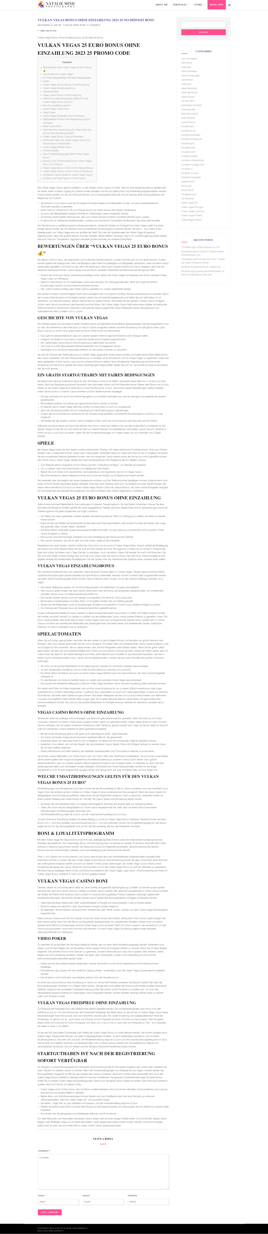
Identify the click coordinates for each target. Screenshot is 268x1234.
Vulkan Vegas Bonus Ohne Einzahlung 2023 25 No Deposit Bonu (96, 20)
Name (41, 1195)
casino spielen (75, 311)
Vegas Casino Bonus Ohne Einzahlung (62, 95)
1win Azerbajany (189, 58)
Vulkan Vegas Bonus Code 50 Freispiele (63, 136)
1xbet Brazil (187, 80)
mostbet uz (187, 169)
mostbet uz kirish (190, 173)
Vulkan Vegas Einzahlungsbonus (59, 88)
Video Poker (49, 112)
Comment (44, 1150)
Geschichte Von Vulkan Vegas (58, 74)
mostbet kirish (188, 152)
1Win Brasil (186, 62)
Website (132, 1195)
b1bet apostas (188, 109)
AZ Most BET (187, 101)
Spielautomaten (50, 91)
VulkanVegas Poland (191, 220)
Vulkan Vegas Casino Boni (56, 109)
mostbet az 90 (188, 130)
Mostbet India (188, 147)
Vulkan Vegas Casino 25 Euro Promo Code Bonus (68, 171)
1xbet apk (186, 67)
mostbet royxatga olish (192, 164)
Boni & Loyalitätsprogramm (57, 105)
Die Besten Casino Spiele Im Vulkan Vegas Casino (68, 175)
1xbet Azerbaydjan (190, 75)
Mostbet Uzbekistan (191, 177)
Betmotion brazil (189, 113)
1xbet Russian (188, 97)
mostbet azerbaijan (190, 135)
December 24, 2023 (48, 25)
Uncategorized (188, 194)
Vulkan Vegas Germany (193, 211)
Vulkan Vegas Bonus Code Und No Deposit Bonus (68, 168)
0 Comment (93, 25)
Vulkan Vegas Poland (191, 215)
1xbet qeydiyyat (189, 92)
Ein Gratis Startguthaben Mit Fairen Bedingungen (67, 78)
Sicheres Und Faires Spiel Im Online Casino (64, 178)
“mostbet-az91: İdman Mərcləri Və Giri (200, 247)
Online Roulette (50, 150)
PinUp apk (186, 186)
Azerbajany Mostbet (191, 105)
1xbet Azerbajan (189, 71)
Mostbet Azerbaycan (191, 139)
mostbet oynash (189, 156)
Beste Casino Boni (52, 126)
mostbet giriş (187, 143)
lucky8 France (188, 122)
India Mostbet (188, 118)
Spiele (46, 81)
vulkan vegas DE (189, 203)
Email (87, 1195)
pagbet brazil (188, 181)
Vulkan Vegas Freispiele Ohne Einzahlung (63, 116)
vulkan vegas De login (48, 30)
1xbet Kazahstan (189, 88)
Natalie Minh (71, 25)
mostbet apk (187, 126)
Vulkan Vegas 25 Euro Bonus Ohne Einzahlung (66, 84)
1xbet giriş (186, 84)
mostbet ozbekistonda (192, 160)
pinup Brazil (187, 190)
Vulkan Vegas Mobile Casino (57, 147)
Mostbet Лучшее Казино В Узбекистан (201, 267)
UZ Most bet (187, 198)
